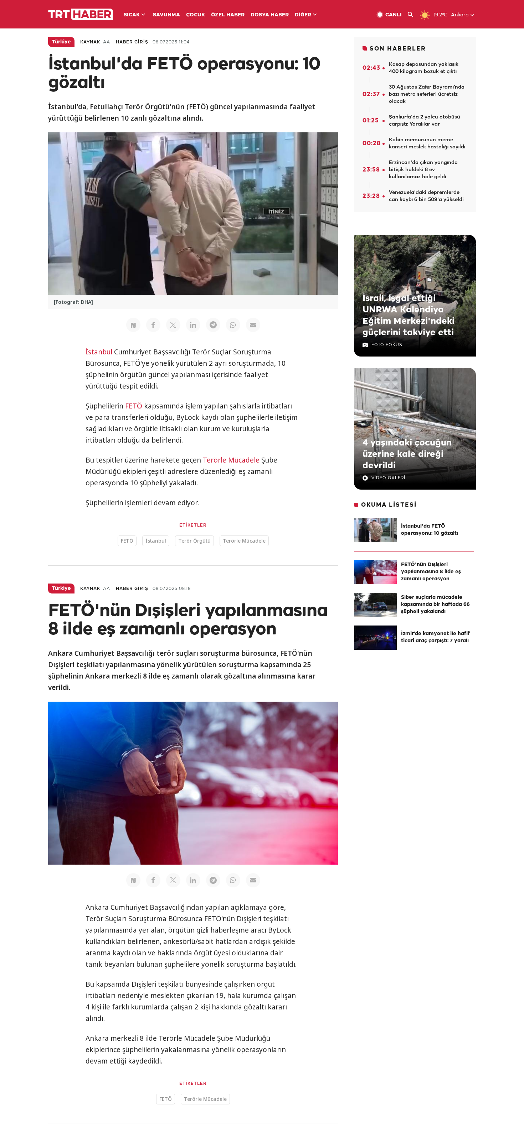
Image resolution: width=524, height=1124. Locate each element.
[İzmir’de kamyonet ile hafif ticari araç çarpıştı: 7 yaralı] (375, 638)
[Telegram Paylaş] (213, 325)
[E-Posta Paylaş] (253, 325)
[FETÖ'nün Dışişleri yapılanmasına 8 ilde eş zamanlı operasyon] (375, 572)
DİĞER (303, 15)
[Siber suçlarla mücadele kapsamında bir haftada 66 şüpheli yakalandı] (375, 605)
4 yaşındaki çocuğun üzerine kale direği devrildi (407, 454)
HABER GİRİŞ (132, 42)
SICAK (132, 15)
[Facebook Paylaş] (153, 325)
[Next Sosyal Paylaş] (133, 325)
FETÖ (133, 406)
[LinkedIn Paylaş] (193, 325)
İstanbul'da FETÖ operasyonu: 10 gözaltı (429, 530)
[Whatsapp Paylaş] (233, 325)
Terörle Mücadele (231, 460)
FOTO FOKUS (386, 345)
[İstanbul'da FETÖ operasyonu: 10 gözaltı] (375, 530)
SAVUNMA (166, 15)
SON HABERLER (398, 49)
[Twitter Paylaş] (173, 325)
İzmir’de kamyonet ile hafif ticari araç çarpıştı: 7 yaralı (435, 637)
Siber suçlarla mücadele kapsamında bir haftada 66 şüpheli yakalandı (435, 604)
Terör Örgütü (194, 540)
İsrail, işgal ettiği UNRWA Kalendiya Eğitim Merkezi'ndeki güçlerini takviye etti (408, 315)
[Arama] (413, 15)
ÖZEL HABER (228, 15)
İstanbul (99, 352)
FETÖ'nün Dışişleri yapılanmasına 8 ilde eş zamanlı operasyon (431, 572)
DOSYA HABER (270, 15)
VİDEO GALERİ (388, 478)
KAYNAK (90, 42)
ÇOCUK (195, 15)
